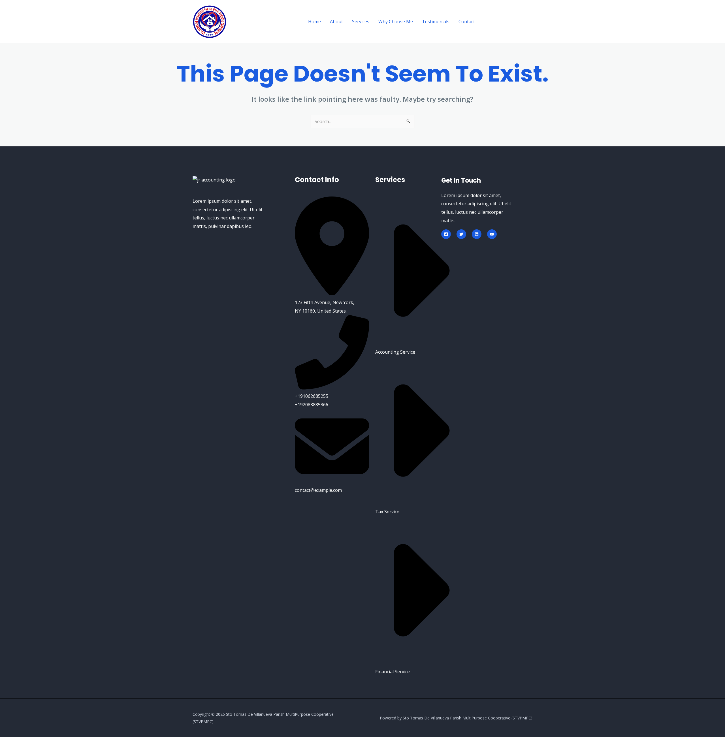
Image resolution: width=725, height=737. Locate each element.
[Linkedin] (476, 234)
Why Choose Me (395, 21)
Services (360, 21)
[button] (508, 21)
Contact (467, 21)
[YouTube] (492, 234)
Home (314, 21)
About (336, 21)
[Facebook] (446, 234)
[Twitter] (461, 234)
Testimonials (435, 21)
